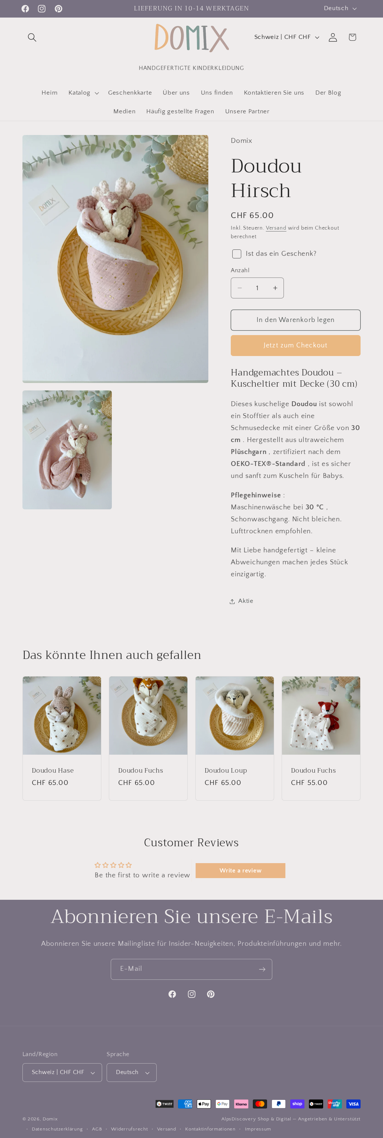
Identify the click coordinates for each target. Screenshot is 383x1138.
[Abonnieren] (262, 969)
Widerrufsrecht (129, 1129)
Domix (50, 1119)
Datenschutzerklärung (57, 1129)
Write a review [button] (240, 870)
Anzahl (240, 270)
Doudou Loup (226, 771)
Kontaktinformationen (210, 1129)
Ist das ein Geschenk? (281, 254)
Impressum (258, 1129)
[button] (32, 37)
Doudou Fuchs (140, 771)
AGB (97, 1129)
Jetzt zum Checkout (296, 345)
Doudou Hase (53, 771)
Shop (263, 1119)
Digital (283, 1119)
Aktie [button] (246, 601)
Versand (276, 228)
